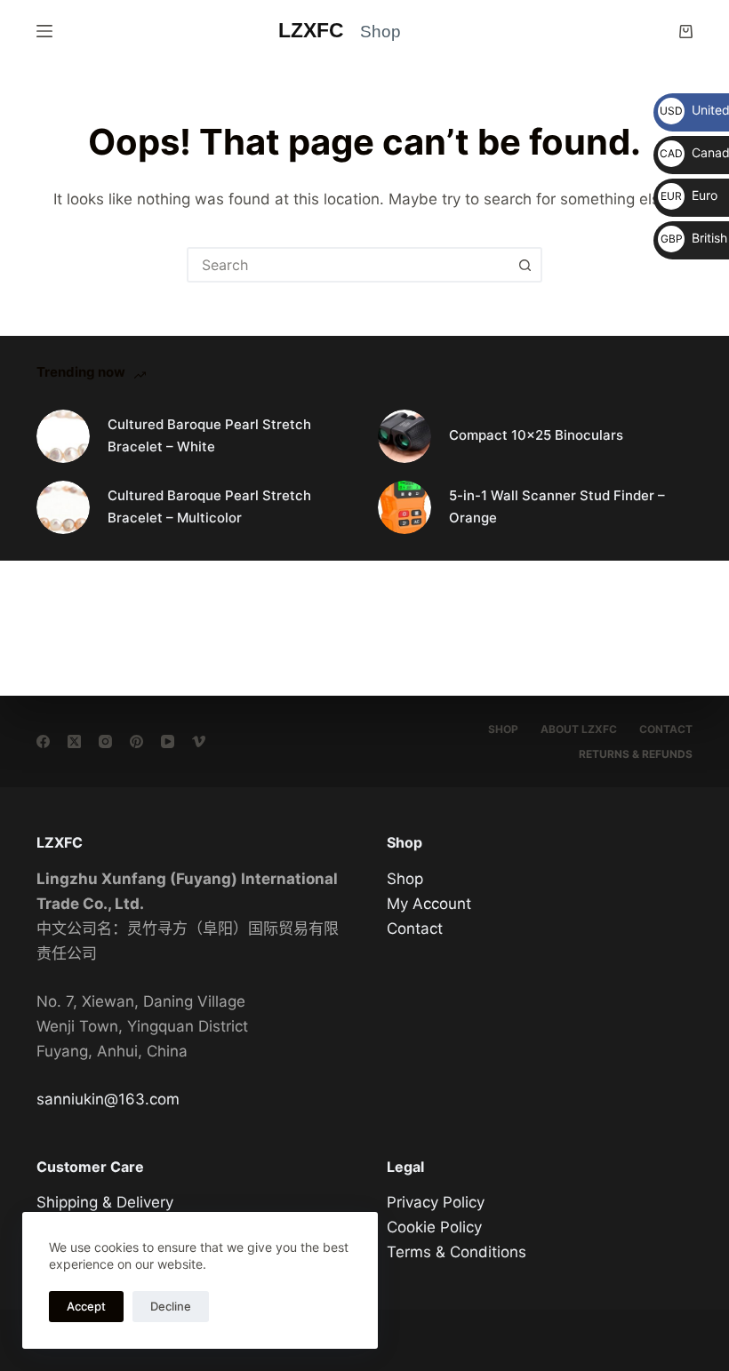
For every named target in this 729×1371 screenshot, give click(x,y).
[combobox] (348, 265)
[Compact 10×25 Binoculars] (404, 436)
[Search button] (525, 265)
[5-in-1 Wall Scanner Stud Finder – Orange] (404, 507)
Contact (666, 729)
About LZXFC (579, 729)
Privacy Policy (436, 1202)
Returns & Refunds (636, 754)
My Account (429, 904)
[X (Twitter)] (74, 741)
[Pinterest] (136, 741)
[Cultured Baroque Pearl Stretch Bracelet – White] (63, 436)
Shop (503, 729)
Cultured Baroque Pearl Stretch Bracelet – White (209, 435)
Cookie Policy (434, 1227)
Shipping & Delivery (104, 1202)
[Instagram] (105, 741)
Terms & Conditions (456, 1252)
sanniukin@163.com (108, 1099)
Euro (689, 195)
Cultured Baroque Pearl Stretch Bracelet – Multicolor (209, 506)
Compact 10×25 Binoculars (536, 434)
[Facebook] (43, 741)
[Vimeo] (198, 741)
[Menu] (44, 31)
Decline (170, 1306)
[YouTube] (167, 741)
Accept (86, 1306)
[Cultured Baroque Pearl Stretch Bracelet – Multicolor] (63, 507)
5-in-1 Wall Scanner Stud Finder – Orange (557, 506)
